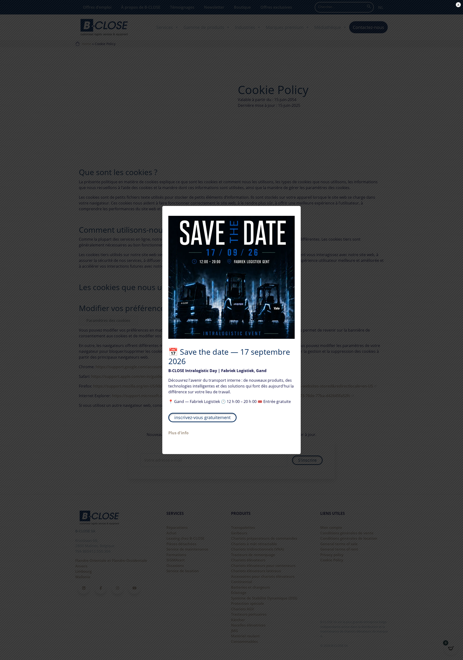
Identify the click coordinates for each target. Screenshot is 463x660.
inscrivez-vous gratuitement (202, 417)
